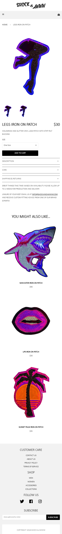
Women (31, 482)
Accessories (31, 485)
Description (8, 161)
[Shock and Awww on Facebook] (31, 503)
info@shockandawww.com (45, 194)
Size (3, 140)
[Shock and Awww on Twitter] (22, 503)
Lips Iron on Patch (31, 352)
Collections (31, 489)
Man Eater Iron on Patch (31, 283)
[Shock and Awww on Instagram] (40, 503)
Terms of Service (31, 467)
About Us (31, 459)
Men (31, 478)
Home (4, 25)
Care (4, 170)
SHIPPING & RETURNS (11, 179)
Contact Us (31, 455)
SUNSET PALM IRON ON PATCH (31, 427)
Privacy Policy (31, 463)
